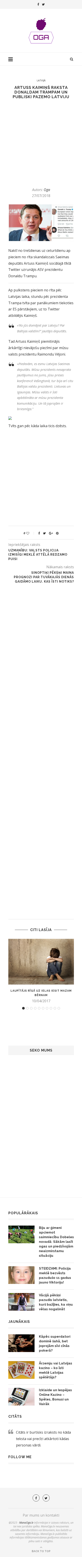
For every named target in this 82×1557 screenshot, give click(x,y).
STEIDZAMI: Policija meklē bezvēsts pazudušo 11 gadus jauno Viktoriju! (55, 1275)
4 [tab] (35, 1008)
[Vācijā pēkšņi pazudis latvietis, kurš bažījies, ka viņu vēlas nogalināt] (21, 1302)
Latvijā (41, 80)
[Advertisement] (41, 143)
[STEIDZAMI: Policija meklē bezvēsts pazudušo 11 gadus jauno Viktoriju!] (21, 1275)
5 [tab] (39, 1008)
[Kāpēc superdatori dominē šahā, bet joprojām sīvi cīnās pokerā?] (21, 1343)
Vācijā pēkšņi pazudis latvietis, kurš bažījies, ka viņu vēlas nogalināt (56, 1302)
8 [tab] (51, 1008)
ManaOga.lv (26, 1522)
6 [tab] (43, 1008)
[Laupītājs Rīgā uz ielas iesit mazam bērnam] (41, 962)
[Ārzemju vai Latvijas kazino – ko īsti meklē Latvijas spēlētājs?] (21, 1370)
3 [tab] (31, 1008)
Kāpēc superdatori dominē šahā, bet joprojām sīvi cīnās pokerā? (54, 1343)
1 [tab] (23, 1008)
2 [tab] (27, 1008)
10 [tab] (59, 1008)
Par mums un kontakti (41, 1515)
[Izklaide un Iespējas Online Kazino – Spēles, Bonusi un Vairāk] (21, 1397)
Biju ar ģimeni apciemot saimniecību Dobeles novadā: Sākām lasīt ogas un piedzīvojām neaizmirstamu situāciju (56, 1242)
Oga (47, 189)
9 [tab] (55, 1008)
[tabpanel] (41, 971)
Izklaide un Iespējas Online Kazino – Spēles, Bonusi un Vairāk (55, 1397)
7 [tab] (47, 1008)
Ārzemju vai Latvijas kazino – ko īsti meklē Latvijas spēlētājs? (55, 1370)
